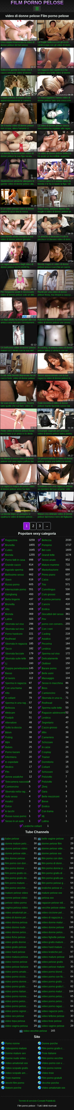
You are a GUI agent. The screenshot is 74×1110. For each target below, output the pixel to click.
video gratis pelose (15, 947)
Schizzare (47, 742)
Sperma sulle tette (52, 707)
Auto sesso (11, 796)
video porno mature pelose (54, 991)
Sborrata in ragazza (16, 643)
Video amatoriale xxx (53, 1087)
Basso (8, 673)
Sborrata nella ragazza (17, 791)
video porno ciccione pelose (17, 976)
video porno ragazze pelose (54, 1006)
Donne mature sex (15, 1053)
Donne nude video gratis (17, 1058)
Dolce (8, 806)
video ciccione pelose (54, 912)
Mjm (7, 742)
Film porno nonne (51, 1068)
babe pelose (12, 838)
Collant (46, 767)
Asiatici (9, 801)
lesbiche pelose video (54, 888)
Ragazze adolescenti (53, 712)
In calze (46, 747)
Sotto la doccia (13, 727)
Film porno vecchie (52, 1058)
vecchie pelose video (53, 907)
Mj (43, 816)
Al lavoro (10, 678)
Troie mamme (13, 1078)
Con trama (47, 811)
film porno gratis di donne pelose (54, 873)
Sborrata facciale (14, 653)
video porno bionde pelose (54, 971)
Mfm (44, 732)
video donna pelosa (16, 922)
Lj (6, 663)
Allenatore (11, 722)
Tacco (8, 648)
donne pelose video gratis (54, 848)
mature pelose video (16, 892)
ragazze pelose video (54, 902)
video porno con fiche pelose (54, 976)
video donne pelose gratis (17, 932)
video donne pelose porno (54, 932)
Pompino (47, 545)
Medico (9, 767)
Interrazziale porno (15, 589)
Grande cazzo (13, 564)
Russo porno (12, 584)
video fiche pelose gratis (17, 937)
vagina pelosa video (16, 907)
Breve (45, 801)
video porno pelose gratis (54, 996)
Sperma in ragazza (15, 683)
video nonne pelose (16, 961)
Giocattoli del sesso (53, 614)
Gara (44, 791)
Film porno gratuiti (52, 1078)
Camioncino (48, 693)
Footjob (9, 717)
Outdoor (46, 663)
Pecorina (47, 643)
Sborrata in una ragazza (54, 698)
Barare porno (49, 668)
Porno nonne (12, 1043)
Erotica (46, 609)
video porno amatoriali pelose (17, 971)
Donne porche (50, 1043)
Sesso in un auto (14, 821)
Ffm (7, 771)
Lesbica (46, 648)
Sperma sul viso (51, 653)
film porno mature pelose (17, 883)
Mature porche (13, 1087)
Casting (46, 633)
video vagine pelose (53, 1026)
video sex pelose (14, 1016)
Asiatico (46, 638)
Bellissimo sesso (14, 574)
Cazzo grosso (49, 727)
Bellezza (46, 540)
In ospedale (11, 762)
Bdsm (8, 732)
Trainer (46, 757)
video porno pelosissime (17, 1006)
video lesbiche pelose (54, 952)
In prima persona (51, 599)
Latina (45, 821)
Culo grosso (48, 594)
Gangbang (11, 594)
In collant (10, 698)
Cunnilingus (48, 589)
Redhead (10, 638)
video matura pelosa (16, 957)
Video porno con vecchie (54, 1063)
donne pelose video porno (17, 853)
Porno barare (12, 752)
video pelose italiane (16, 966)
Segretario (47, 722)
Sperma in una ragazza (17, 702)
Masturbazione (50, 569)
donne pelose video (16, 848)
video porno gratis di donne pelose (54, 981)
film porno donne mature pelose (17, 868)
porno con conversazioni (54, 624)
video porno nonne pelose (17, 996)
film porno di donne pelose (54, 863)
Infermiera (10, 757)
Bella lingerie (12, 599)
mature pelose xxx (52, 892)
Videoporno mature (16, 1048)
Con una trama (13, 688)
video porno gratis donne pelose (17, 986)
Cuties (8, 550)
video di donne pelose (17, 917)
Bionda (9, 555)
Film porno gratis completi (54, 1048)
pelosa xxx (48, 897)
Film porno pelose (37, 2)
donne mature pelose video (17, 843)
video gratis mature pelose (54, 942)
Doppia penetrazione (17, 668)
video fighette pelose (53, 937)
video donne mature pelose (54, 922)
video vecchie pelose (35, 1030)
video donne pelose (53, 927)
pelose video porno (16, 902)
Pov (44, 619)
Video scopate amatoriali (17, 1073)
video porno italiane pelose (17, 991)
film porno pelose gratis (54, 883)
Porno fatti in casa (15, 559)
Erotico (46, 806)
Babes (8, 747)
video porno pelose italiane (17, 1001)
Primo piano (48, 574)
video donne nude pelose (17, 927)
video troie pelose (52, 1021)
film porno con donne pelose (17, 863)
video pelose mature (53, 966)
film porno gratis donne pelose (17, 878)
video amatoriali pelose (17, 912)
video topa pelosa (15, 1021)
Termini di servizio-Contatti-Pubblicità (37, 1101)
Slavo (8, 579)
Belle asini (47, 673)
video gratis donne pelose (17, 942)
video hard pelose (15, 952)
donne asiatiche (14, 776)
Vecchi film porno (14, 1082)
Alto (7, 609)
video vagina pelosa (16, 1026)
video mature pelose (53, 957)
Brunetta (10, 545)
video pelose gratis (52, 961)
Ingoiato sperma (14, 569)
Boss (44, 688)
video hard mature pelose (54, 947)
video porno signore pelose (17, 1011)
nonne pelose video (16, 897)
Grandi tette (48, 555)
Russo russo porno (15, 816)
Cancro (46, 604)
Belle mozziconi (50, 796)
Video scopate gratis (16, 1068)
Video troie (48, 1073)
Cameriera (48, 737)
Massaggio (48, 678)
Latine (8, 619)
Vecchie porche (50, 1082)
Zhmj (44, 786)
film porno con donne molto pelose (54, 858)
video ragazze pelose (54, 1011)
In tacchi (9, 811)
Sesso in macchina (52, 683)
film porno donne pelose (54, 868)
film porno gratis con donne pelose (17, 873)
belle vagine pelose (53, 838)
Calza (45, 579)
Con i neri (47, 629)
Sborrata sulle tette (15, 658)
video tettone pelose (53, 1016)
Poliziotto (47, 776)
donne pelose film (52, 843)
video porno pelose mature (54, 1001)
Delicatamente (50, 658)
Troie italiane (49, 1053)
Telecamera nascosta (17, 781)
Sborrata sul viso (14, 624)
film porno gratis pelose (54, 878)
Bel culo (46, 550)
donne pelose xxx (51, 853)
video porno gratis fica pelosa (54, 986)
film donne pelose (15, 858)
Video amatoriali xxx (16, 1063)
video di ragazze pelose (54, 917)
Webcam (10, 712)
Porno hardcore (14, 633)
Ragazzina (11, 540)
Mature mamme (50, 564)
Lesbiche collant (32, 826)
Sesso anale (49, 559)
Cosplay (46, 752)
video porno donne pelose (17, 981)
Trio (44, 584)
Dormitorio (47, 762)
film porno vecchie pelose (17, 888)
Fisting (9, 737)
